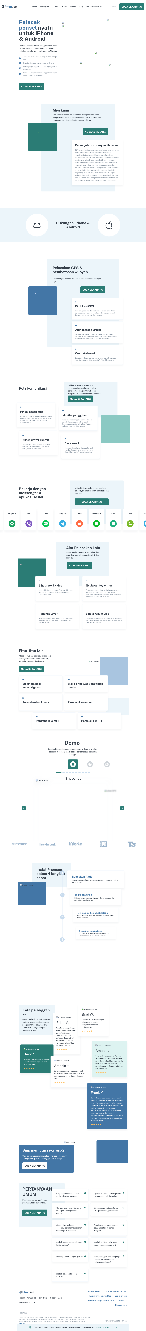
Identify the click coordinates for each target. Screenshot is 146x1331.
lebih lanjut (23, 1323)
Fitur (40, 1298)
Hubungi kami (121, 1305)
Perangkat (31, 1298)
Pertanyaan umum (27, 1302)
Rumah (22, 1298)
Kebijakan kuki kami (101, 1327)
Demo (45, 1298)
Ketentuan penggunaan (116, 1291)
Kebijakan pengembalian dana (101, 1300)
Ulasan (53, 1298)
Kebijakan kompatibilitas (100, 1296)
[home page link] (9, 7)
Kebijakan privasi (95, 1291)
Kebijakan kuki (121, 1296)
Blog (60, 1298)
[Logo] (27, 1292)
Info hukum (122, 1300)
